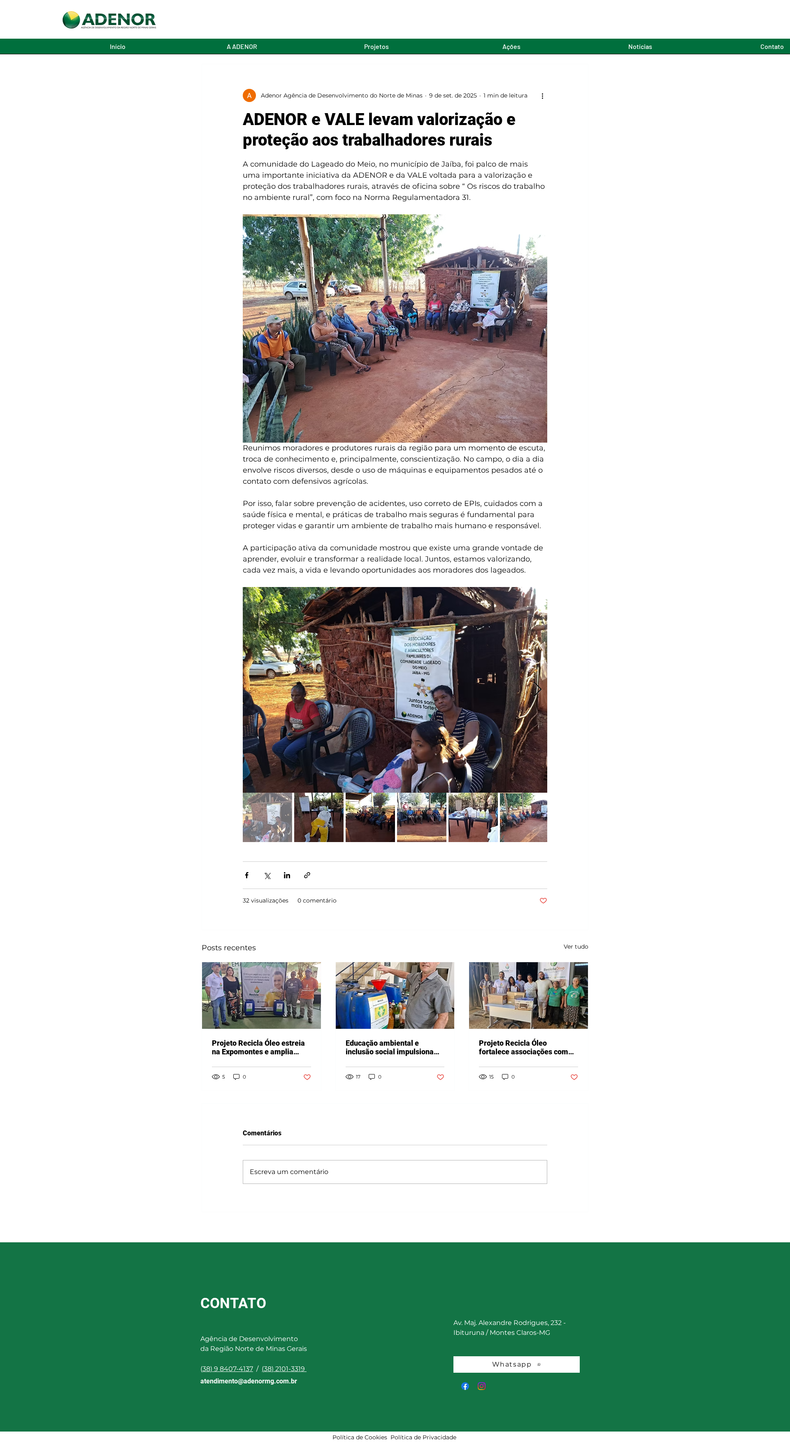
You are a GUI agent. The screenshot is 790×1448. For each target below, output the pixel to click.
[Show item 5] (473, 817)
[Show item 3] (370, 817)
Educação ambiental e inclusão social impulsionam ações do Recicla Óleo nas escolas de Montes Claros (393, 1047)
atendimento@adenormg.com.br (248, 1381)
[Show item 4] (421, 817)
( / (231, 1369)
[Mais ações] (542, 95)
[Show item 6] (524, 817)
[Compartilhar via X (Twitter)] (267, 875)
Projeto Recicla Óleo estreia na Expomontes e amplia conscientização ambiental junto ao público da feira (258, 1047)
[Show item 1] (267, 817)
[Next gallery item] (537, 690)
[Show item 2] (319, 817)
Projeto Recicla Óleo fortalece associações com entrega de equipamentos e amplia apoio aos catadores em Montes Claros (525, 1047)
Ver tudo (576, 946)
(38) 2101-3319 (283, 1369)
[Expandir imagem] (395, 690)
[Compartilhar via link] (307, 875)
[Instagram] (481, 1386)
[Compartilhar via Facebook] (247, 875)
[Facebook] (465, 1386)
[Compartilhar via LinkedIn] (287, 875)
